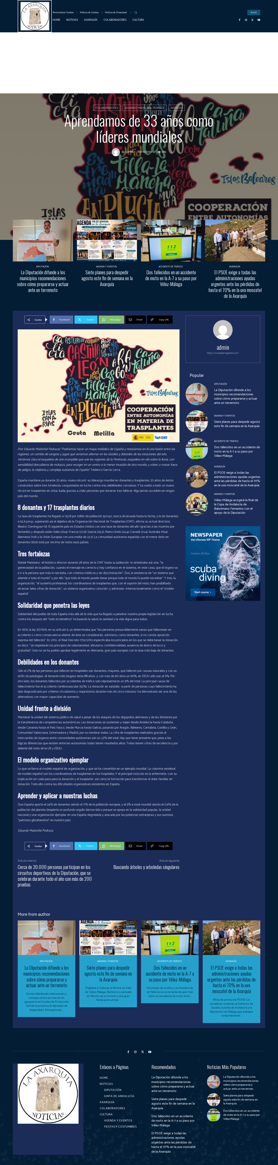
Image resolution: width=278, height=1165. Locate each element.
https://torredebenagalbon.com (223, 353)
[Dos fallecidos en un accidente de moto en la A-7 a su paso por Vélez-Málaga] (171, 241)
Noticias (176, 108)
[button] (136, 12)
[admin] (117, 152)
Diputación (42, 267)
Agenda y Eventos (106, 267)
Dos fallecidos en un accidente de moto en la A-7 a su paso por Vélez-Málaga (171, 277)
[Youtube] (259, 20)
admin (129, 152)
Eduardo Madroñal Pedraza (144, 108)
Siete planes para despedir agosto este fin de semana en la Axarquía (107, 277)
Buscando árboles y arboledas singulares (146, 866)
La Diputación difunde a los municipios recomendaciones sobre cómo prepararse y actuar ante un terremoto (43, 280)
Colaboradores (107, 108)
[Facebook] (240, 20)
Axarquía (234, 267)
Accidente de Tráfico (171, 267)
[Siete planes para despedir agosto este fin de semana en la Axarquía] (107, 241)
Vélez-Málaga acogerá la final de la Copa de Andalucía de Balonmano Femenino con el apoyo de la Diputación (236, 506)
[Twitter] (252, 20)
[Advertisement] (139, 62)
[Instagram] (246, 20)
